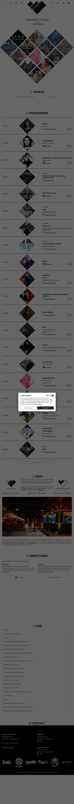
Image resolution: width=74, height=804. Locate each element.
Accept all (45, 408)
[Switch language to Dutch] (50, 395)
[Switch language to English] (53, 395)
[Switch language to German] (47, 395)
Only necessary (28, 408)
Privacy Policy (38, 404)
